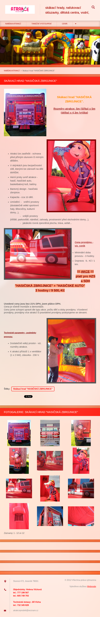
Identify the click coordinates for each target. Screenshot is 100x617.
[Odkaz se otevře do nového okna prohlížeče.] (25, 112)
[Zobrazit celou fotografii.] (19, 433)
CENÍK (64, 24)
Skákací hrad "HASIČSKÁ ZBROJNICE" (33, 389)
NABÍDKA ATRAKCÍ (13, 24)
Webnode (91, 586)
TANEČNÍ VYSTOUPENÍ (41, 24)
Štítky (7, 389)
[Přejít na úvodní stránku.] (20, 7)
